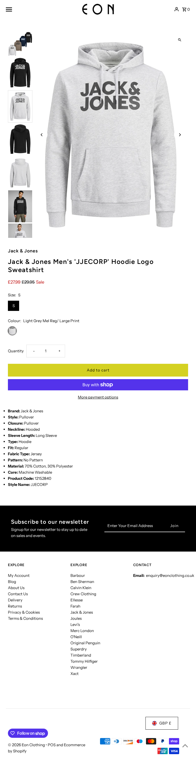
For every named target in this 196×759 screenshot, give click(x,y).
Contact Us (18, 593)
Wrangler (78, 667)
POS (52, 744)
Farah (75, 606)
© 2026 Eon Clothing (27, 744)
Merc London (82, 630)
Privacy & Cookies (24, 612)
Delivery (15, 600)
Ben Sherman (82, 581)
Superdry (78, 649)
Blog (12, 581)
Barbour (77, 575)
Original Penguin (85, 642)
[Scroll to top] (185, 745)
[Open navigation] (40, 9)
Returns (15, 606)
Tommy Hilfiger (84, 661)
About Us (16, 587)
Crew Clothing (83, 593)
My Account (19, 575)
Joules (76, 618)
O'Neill (76, 636)
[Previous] (41, 135)
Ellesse (76, 600)
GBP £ (165, 723)
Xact (74, 673)
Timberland (80, 655)
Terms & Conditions (25, 618)
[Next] (180, 135)
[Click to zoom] (180, 40)
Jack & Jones (81, 612)
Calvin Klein (80, 587)
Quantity (16, 350)
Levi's (75, 624)
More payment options (98, 397)
